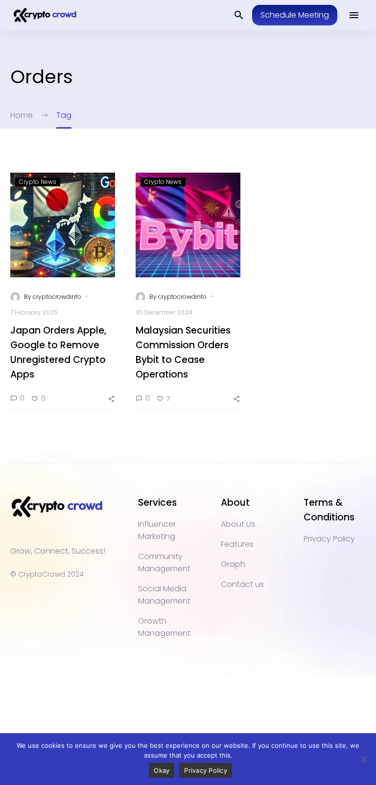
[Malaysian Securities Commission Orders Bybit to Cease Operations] (188, 225)
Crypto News (37, 182)
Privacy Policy (205, 770)
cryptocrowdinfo (57, 296)
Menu (354, 15)
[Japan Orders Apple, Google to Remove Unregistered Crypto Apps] (62, 225)
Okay (161, 770)
